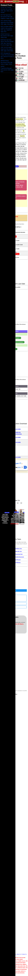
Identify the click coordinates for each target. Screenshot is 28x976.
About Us (19, 954)
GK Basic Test (18, 548)
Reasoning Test (18, 554)
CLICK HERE (18, 429)
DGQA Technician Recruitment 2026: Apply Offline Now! (7, 35)
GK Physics (18, 559)
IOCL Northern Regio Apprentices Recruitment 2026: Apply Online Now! (7, 22)
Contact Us (24, 954)
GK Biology (18, 562)
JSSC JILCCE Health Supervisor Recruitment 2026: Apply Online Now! (7, 49)
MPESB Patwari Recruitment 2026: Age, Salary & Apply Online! (7, 62)
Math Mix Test (18, 551)
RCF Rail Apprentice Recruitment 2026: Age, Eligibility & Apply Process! (7, 16)
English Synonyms (19, 556)
